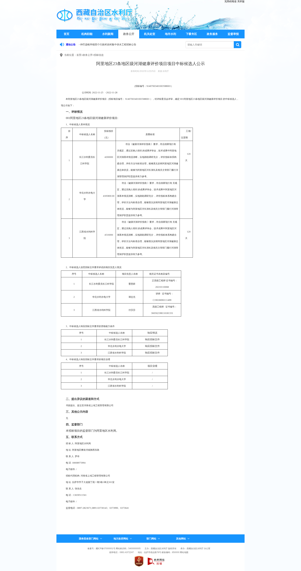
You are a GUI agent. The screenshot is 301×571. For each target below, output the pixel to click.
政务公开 (128, 33)
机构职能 (86, 33)
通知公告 (71, 44)
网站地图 (184, 552)
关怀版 (241, 1)
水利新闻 (107, 33)
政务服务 (212, 33)
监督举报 (233, 33)
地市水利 (170, 33)
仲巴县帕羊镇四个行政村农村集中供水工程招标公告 (108, 44)
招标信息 (99, 55)
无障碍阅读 (230, 1)
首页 (66, 33)
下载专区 (191, 33)
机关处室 (149, 33)
